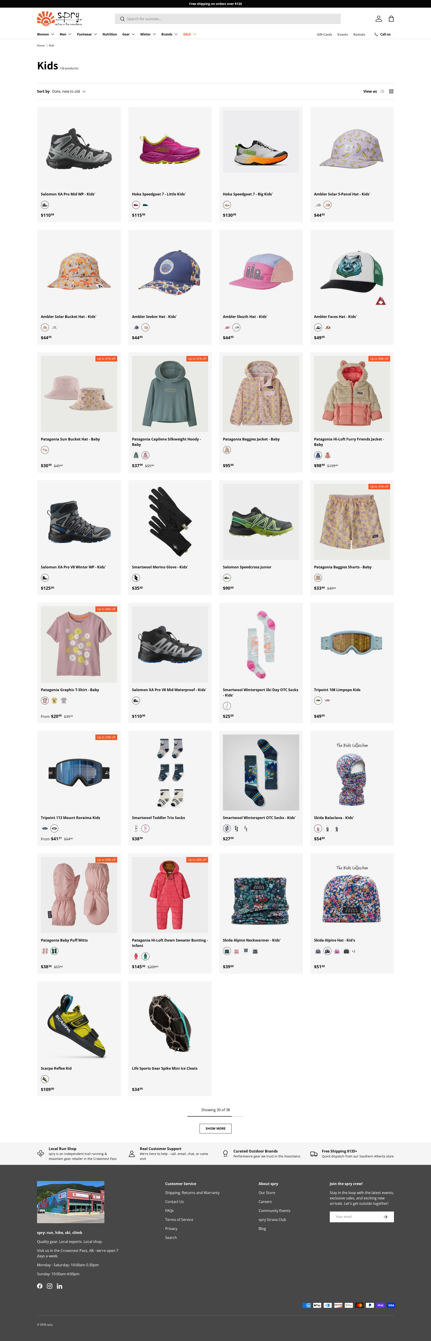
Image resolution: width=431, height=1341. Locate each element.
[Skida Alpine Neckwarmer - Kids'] (261, 895)
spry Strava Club (272, 1219)
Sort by (43, 91)
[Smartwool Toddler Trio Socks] (170, 772)
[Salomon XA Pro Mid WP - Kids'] (79, 149)
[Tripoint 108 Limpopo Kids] (352, 644)
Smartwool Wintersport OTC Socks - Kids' (259, 817)
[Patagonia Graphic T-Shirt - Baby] (79, 644)
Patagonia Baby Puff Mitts (64, 940)
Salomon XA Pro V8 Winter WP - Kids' (73, 567)
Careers (265, 1201)
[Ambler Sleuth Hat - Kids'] (261, 271)
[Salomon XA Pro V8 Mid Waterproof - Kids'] (170, 644)
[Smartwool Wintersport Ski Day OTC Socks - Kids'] (261, 644)
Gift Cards (324, 34)
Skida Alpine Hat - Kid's (334, 940)
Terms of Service (179, 1219)
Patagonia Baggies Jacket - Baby (251, 439)
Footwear (84, 34)
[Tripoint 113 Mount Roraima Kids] (79, 772)
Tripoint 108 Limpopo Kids (337, 689)
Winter (145, 34)
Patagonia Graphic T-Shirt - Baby (70, 689)
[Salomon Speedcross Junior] (261, 522)
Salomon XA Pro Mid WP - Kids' (68, 194)
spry (49, 1324)
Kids (51, 45)
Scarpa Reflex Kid (56, 1068)
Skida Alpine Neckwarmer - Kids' (252, 940)
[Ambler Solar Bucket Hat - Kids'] (79, 271)
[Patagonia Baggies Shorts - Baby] (352, 522)
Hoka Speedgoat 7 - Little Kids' (159, 194)
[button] (391, 19)
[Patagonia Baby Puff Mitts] (79, 895)
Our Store (267, 1192)
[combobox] (228, 19)
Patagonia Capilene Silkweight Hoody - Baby (166, 442)
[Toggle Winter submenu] (154, 34)
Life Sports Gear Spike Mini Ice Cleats (165, 1068)
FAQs (169, 1210)
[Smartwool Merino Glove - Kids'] (170, 522)
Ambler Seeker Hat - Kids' (154, 316)
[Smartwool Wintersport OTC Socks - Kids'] (261, 772)
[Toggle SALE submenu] (194, 34)
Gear (126, 34)
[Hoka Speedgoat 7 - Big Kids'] (261, 149)
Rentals (359, 34)
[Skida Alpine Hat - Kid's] (352, 895)
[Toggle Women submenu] (52, 34)
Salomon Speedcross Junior (247, 567)
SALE (187, 34)
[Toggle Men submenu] (70, 34)
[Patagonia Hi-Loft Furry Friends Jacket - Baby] (352, 394)
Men (63, 34)
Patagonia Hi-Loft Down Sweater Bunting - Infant (170, 943)
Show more (216, 1128)
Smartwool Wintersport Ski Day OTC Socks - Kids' (260, 692)
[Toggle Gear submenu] (133, 34)
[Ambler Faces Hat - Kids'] (352, 271)
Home (41, 45)
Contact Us (174, 1201)
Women (43, 34)
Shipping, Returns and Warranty (192, 1192)
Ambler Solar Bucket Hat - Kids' (68, 316)
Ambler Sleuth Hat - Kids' (245, 316)
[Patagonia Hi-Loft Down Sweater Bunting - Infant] (170, 895)
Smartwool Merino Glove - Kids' (160, 567)
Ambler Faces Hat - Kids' (335, 316)
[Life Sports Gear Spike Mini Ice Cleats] (170, 1023)
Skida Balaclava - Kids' (334, 817)
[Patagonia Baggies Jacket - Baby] (261, 394)
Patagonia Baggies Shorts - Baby (343, 567)
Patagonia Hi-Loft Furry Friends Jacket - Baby (349, 442)
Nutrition (110, 34)
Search (171, 1237)
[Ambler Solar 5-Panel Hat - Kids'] (352, 149)
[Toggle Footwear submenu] (95, 34)
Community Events (274, 1210)
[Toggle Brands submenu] (176, 34)
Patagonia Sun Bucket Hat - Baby (70, 439)
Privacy (171, 1228)
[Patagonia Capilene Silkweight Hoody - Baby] (170, 394)
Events (342, 34)
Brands (166, 34)
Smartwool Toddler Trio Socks (158, 817)
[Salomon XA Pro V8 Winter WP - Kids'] (79, 522)
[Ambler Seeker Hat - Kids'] (170, 271)
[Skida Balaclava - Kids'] (352, 772)
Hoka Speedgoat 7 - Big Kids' (248, 194)
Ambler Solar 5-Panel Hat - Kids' (342, 194)
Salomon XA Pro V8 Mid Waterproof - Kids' (169, 689)
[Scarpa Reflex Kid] (79, 1023)
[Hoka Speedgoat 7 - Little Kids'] (170, 149)
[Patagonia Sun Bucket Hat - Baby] (79, 394)
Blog (262, 1228)
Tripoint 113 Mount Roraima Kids (70, 817)
